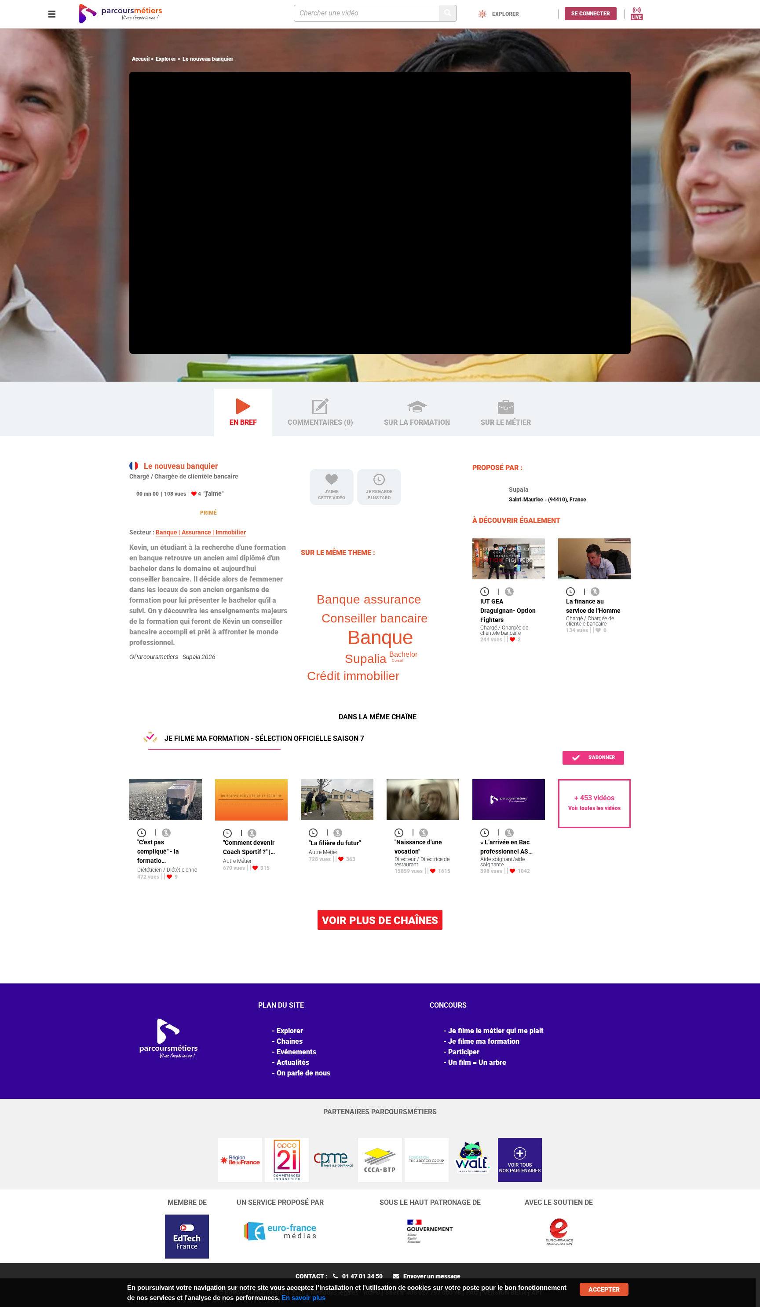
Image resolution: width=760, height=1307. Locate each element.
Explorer (166, 59)
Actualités (293, 1062)
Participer (463, 1052)
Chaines (290, 1041)
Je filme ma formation (483, 1041)
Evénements (296, 1052)
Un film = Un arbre (477, 1062)
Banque (380, 637)
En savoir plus (303, 1297)
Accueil (141, 59)
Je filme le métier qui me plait (496, 1031)
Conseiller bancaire (375, 618)
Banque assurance (369, 599)
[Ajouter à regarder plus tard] (487, 591)
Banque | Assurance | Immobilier (201, 532)
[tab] (243, 413)
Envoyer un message (431, 1276)
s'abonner (601, 757)
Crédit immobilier (353, 676)
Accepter (604, 1289)
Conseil (397, 661)
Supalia (366, 659)
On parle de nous (303, 1073)
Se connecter (590, 14)
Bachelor (403, 654)
